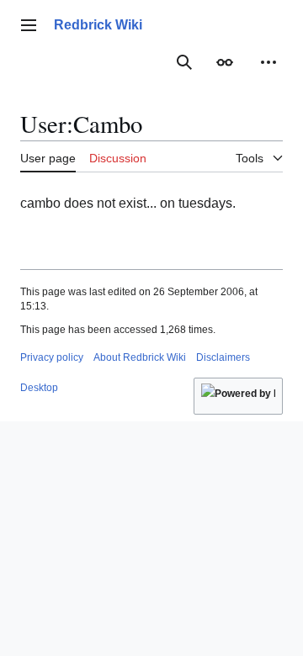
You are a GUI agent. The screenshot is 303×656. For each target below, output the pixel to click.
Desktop (39, 388)
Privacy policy (51, 357)
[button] (28, 25)
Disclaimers (223, 357)
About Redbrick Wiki (139, 357)
